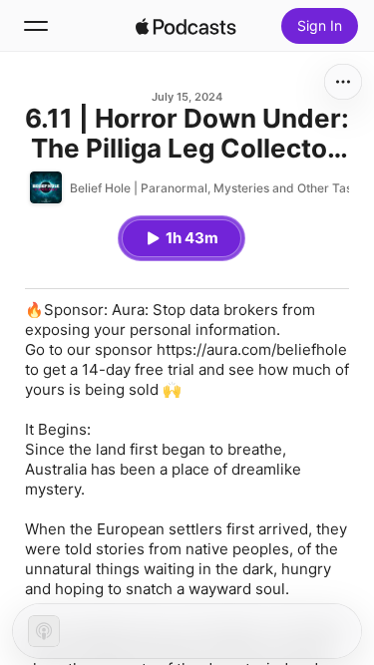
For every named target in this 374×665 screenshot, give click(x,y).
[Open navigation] (36, 26)
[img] (186, 26)
